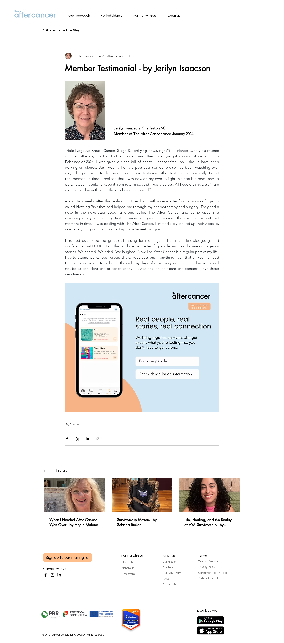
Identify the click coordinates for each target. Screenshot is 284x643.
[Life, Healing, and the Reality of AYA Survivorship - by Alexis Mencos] (209, 495)
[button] (83, 16)
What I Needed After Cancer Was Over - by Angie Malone (73, 522)
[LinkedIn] (59, 575)
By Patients (73, 424)
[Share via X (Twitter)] (77, 439)
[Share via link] (98, 439)
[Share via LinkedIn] (87, 439)
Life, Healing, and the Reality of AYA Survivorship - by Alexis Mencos (208, 522)
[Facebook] (45, 575)
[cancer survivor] (142, 495)
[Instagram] (52, 575)
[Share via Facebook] (67, 439)
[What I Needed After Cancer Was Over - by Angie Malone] (74, 495)
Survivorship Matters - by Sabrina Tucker (137, 522)
